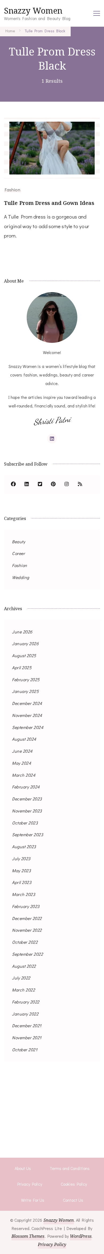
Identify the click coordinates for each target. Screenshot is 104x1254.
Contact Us (73, 1200)
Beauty (18, 541)
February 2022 (25, 1002)
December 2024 (27, 703)
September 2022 (27, 954)
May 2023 (21, 870)
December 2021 (27, 1025)
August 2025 (24, 655)
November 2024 (27, 715)
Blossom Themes (27, 1236)
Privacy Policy (29, 1184)
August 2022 (24, 966)
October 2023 (25, 823)
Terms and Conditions (70, 1168)
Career (18, 553)
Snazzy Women (33, 10)
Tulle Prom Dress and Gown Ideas (49, 203)
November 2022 (27, 930)
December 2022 (27, 918)
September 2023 (27, 834)
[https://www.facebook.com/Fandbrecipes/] (13, 484)
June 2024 (22, 751)
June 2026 (22, 631)
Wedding (20, 577)
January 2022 (25, 1014)
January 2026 (25, 643)
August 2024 (24, 739)
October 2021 (24, 1049)
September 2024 (27, 727)
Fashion (12, 189)
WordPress (80, 1236)
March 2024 (23, 775)
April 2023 (21, 882)
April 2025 (21, 667)
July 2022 (21, 978)
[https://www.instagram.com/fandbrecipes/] (66, 484)
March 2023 (23, 894)
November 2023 (27, 810)
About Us (23, 1168)
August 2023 (24, 846)
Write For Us (32, 1200)
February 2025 (26, 679)
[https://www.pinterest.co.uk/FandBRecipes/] (53, 484)
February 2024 (26, 786)
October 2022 (25, 942)
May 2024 (21, 763)
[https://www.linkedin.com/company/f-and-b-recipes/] (26, 484)
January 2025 (25, 691)
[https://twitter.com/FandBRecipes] (40, 484)
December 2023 (27, 798)
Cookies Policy (74, 1184)
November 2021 (27, 1037)
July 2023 (21, 858)
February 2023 (25, 906)
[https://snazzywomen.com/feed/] (80, 484)
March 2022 (23, 990)
